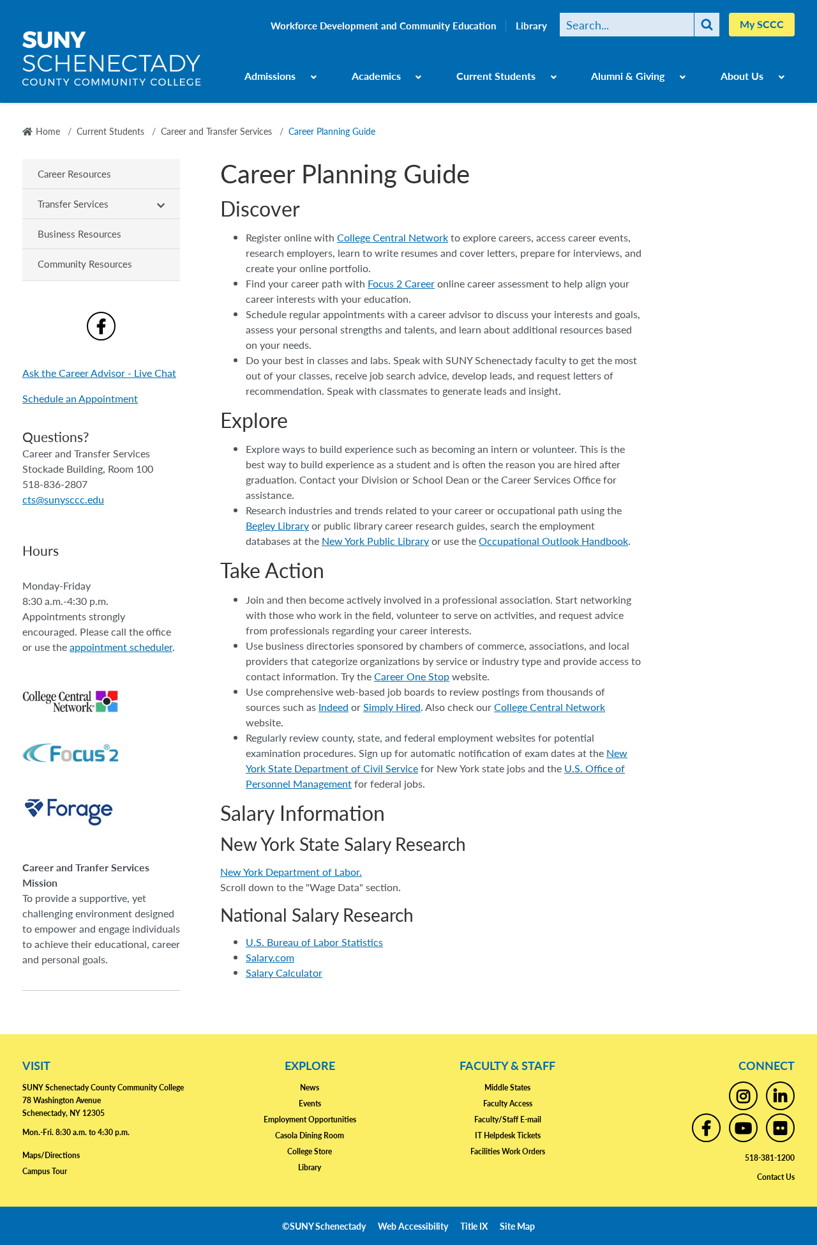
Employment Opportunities (310, 1119)
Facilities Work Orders (507, 1151)
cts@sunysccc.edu (63, 499)
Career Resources (74, 173)
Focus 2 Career (401, 283)
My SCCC (762, 24)
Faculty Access (507, 1103)
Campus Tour (44, 1171)
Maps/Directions (51, 1155)
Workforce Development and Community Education (383, 25)
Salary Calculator (284, 972)
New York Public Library (375, 540)
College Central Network (392, 237)
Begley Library (277, 525)
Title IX (474, 1225)
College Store (309, 1151)
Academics (376, 75)
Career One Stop (411, 676)
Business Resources (79, 233)
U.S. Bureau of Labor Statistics (314, 942)
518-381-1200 (770, 1157)
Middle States (507, 1087)
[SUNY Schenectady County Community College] (111, 63)
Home (48, 131)
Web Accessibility (413, 1225)
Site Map (517, 1225)
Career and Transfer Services (216, 131)
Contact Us (776, 1177)
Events (310, 1103)
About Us (742, 75)
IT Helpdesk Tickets (508, 1135)
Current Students (496, 75)
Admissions (270, 75)
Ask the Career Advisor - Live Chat (99, 372)
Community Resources (85, 263)
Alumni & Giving (627, 75)
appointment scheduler (121, 646)
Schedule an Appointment (80, 398)
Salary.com (270, 957)
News (309, 1087)
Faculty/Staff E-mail (507, 1119)
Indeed (334, 706)
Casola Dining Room (309, 1135)
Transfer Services (73, 203)
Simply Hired (392, 706)
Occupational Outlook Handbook (553, 540)
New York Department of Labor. (291, 871)
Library (531, 25)
